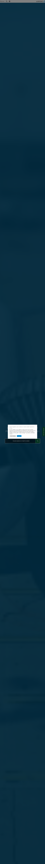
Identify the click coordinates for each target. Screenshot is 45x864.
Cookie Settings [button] (13, 436)
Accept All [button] (19, 436)
